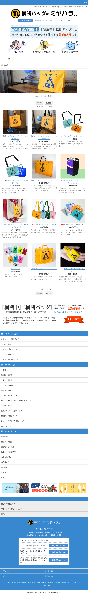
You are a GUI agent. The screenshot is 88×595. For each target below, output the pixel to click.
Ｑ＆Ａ (3, 576)
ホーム (3, 59)
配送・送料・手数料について (37, 583)
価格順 (45, 96)
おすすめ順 (38, 96)
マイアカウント (6, 571)
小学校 (8, 59)
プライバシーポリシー (73, 583)
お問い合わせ (49, 576)
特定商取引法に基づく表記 (56, 583)
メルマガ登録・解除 (44, 585)
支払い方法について (20, 583)
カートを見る (49, 571)
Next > (48, 103)
